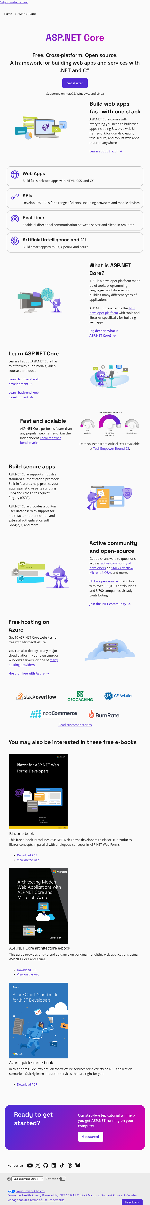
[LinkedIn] (53, 1165)
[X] (37, 1165)
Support (106, 1195)
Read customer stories (75, 725)
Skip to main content (14, 2)
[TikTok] (61, 1165)
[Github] (45, 1165)
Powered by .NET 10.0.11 (59, 1195)
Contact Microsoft (89, 1195)
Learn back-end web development (24, 394)
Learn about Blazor (104, 151)
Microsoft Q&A (100, 572)
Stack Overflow (122, 568)
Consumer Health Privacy (24, 1195)
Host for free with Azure (27, 673)
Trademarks (56, 1200)
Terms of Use (38, 1200)
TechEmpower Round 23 (111, 448)
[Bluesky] (77, 1165)
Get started (75, 83)
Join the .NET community (108, 604)
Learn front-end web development (24, 381)
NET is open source (103, 581)
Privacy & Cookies (125, 1195)
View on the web (28, 860)
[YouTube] (29, 1165)
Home (8, 14)
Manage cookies (18, 1200)
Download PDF (27, 855)
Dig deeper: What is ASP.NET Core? (103, 333)
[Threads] (69, 1165)
